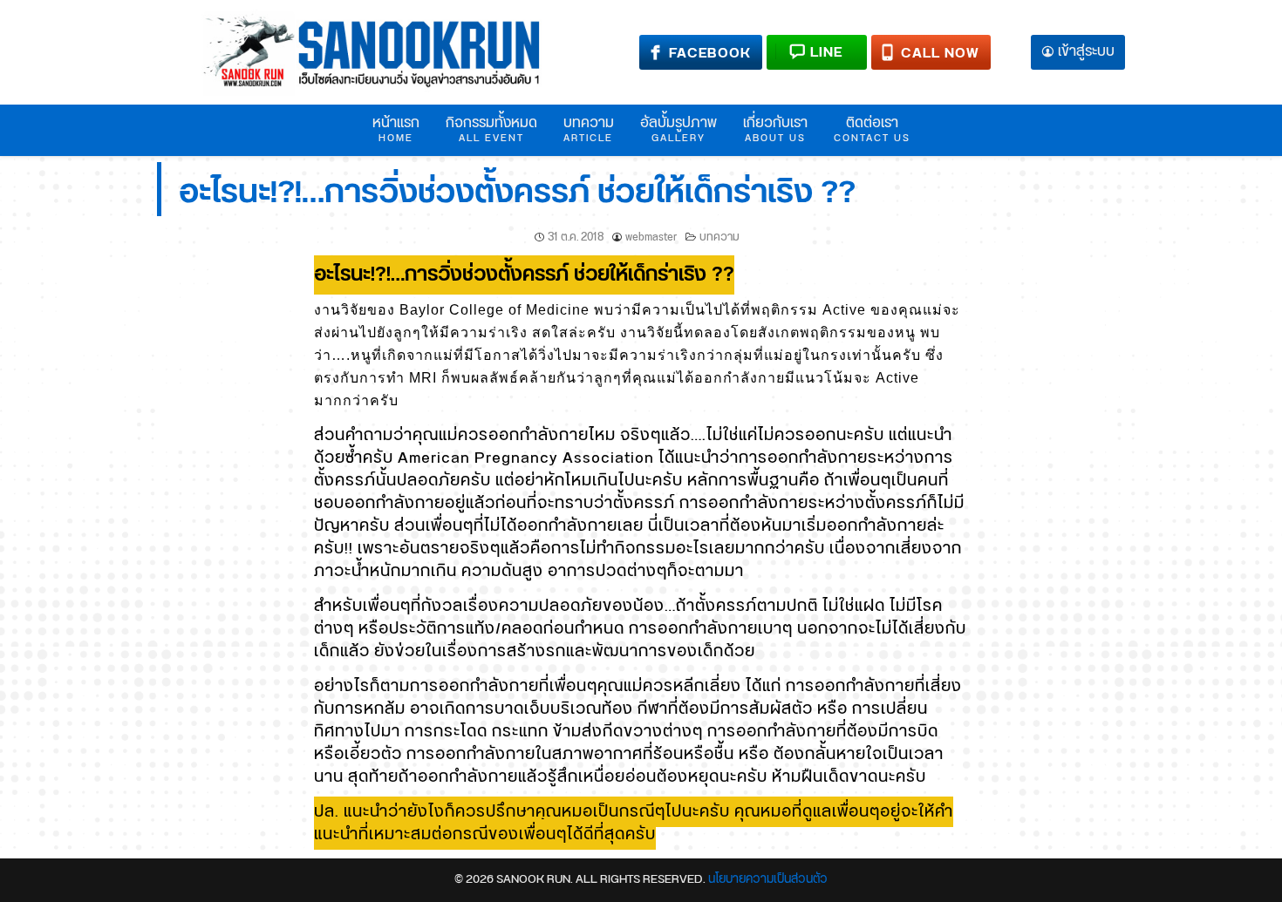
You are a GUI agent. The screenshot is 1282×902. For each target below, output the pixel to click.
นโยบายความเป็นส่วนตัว (768, 879)
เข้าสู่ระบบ (1086, 52)
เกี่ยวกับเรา (775, 129)
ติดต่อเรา (872, 129)
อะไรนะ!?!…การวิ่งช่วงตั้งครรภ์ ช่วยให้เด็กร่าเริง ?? (517, 193)
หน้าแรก (395, 129)
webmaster (651, 237)
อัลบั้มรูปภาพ (678, 129)
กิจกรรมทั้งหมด (491, 129)
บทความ (588, 129)
